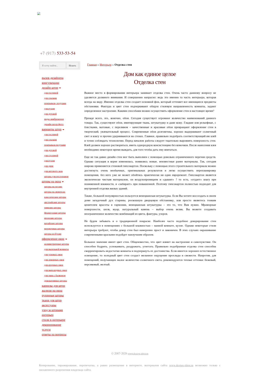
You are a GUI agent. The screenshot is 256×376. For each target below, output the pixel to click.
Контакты (179, 6)
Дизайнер (72, 6)
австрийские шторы (54, 202)
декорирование (51, 324)
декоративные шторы (55, 280)
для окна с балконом (54, 275)
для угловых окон (53, 254)
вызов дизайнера (52, 78)
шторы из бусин (52, 233)
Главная (51, 6)
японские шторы (53, 218)
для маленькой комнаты (56, 249)
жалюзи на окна (52, 290)
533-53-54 (58, 53)
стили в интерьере (53, 320)
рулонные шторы (53, 295)
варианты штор (51, 129)
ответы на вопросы (54, 334)
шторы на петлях (53, 186)
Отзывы (136, 6)
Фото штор (95, 6)
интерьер (47, 315)
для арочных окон (53, 264)
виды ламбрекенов (54, 119)
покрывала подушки (55, 144)
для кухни (49, 108)
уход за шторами (52, 310)
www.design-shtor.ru (138, 353)
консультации (50, 83)
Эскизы (116, 6)
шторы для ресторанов (56, 176)
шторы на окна (51, 181)
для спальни (50, 98)
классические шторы (55, 197)
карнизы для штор (53, 285)
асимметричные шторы (56, 243)
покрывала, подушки (55, 103)
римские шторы (52, 207)
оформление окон (53, 239)
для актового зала (53, 171)
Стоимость (157, 6)
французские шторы (55, 212)
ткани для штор (52, 300)
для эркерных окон (54, 259)
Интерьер (106, 64)
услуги (46, 329)
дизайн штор (50, 87)
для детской (50, 113)
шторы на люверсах (54, 191)
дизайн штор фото (54, 124)
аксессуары (49, 305)
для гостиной (51, 92)
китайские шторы (53, 223)
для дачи (48, 165)
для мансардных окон (55, 270)
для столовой (51, 155)
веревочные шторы (54, 228)
